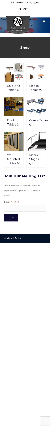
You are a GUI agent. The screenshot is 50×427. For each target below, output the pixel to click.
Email (11, 202)
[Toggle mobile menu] (44, 20)
